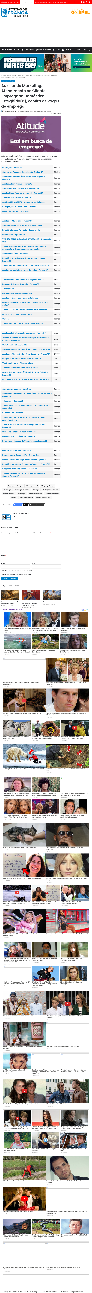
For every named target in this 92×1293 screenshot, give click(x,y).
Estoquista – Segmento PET (14, 235)
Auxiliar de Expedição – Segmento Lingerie (20, 298)
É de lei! (57, 50)
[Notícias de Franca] (14, 12)
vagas (14, 497)
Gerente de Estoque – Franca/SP (16, 450)
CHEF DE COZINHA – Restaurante (17, 314)
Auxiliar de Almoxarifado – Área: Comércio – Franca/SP (26, 349)
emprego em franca (22, 490)
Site (33, 563)
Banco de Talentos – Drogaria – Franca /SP (20, 284)
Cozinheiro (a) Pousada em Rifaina (17, 293)
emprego (8, 490)
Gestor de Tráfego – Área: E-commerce (19, 432)
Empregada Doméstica (12, 167)
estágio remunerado (51, 490)
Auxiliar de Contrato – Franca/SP (16, 198)
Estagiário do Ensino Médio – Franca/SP (19, 469)
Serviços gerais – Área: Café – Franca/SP (20, 207)
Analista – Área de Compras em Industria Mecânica (24, 310)
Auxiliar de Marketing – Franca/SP (17, 221)
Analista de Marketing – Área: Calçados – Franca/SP (25, 270)
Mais (69, 50)
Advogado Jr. (8, 289)
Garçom (5, 319)
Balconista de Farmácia (12, 413)
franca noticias (9, 494)
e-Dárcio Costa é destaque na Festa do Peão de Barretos (29, 603)
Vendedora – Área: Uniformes (15, 254)
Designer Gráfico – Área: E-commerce (18, 436)
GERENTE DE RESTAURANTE (14, 345)
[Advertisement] (46, 33)
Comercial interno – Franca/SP (15, 211)
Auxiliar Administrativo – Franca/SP (17, 184)
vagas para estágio (43, 497)
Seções (9, 75)
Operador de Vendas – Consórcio (16, 389)
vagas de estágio (27, 497)
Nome (3, 555)
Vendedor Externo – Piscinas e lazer (18, 363)
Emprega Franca (48, 486)
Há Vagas (11, 81)
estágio (36, 490)
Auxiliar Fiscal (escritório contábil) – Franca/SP (22, 193)
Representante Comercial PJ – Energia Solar (21, 455)
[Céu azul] (52, 595)
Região (18, 50)
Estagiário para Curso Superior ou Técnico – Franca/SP (26, 464)
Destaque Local (32, 486)
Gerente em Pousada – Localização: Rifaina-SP (22, 172)
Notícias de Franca (9, 111)
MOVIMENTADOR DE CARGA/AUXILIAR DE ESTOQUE (25, 379)
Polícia (39, 50)
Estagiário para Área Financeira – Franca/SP (21, 358)
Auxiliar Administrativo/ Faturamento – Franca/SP (24, 333)
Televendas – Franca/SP (12, 401)
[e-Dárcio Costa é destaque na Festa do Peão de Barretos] (31, 595)
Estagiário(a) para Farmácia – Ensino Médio (21, 230)
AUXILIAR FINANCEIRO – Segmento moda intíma (23, 202)
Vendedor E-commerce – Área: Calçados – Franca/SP (25, 265)
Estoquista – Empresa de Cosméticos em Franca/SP (24, 441)
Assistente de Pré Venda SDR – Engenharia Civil (23, 280)
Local (10, 50)
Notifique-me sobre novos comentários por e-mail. (17, 570)
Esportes (48, 50)
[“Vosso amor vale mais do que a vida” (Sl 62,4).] (10, 595)
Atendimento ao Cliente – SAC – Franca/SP (20, 188)
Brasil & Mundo (28, 50)
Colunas (14, 75)
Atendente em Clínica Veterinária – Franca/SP (22, 225)
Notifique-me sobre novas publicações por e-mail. (17, 574)
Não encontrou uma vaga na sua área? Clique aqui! (24, 460)
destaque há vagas (15, 486)
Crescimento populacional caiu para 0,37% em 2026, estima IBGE (52, 2)
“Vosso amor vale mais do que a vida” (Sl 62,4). (10, 602)
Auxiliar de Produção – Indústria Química (20, 368)
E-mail (3, 563)
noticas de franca (52, 494)
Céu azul (46, 602)
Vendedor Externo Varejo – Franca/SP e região (22, 323)
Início (4, 50)
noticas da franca (36, 494)
